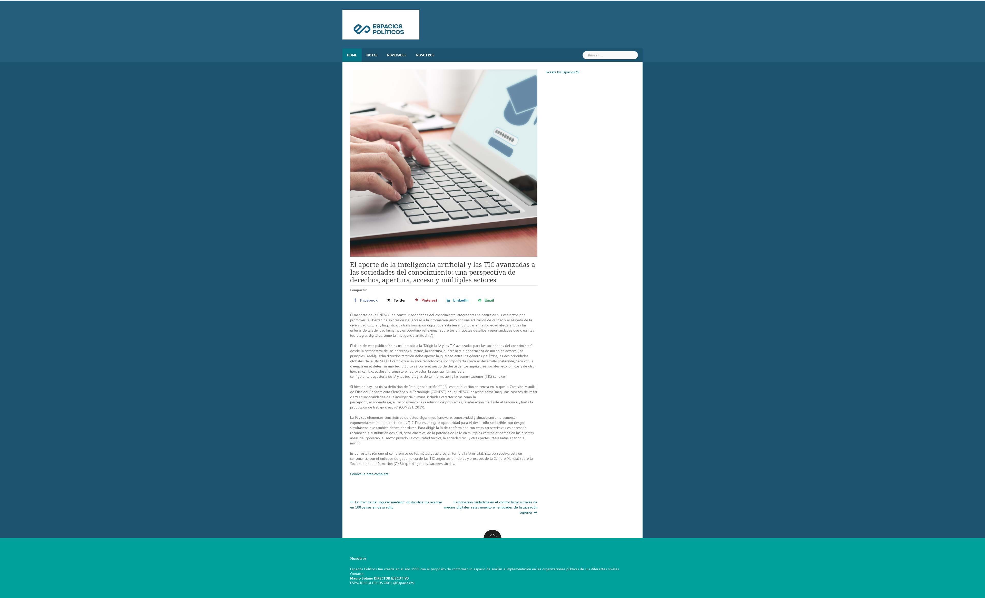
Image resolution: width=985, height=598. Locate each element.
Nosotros (425, 55)
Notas (372, 55)
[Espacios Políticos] (380, 24)
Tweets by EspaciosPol (562, 72)
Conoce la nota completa (369, 474)
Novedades (397, 55)
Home (352, 55)
